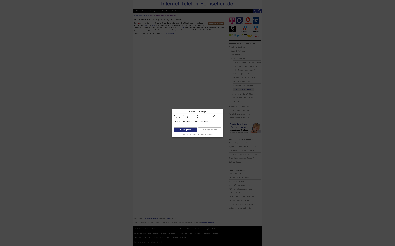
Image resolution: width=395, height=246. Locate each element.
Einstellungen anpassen (210, 130)
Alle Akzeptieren (185, 130)
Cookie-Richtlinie (187, 134)
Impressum (210, 134)
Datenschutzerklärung (199, 134)
